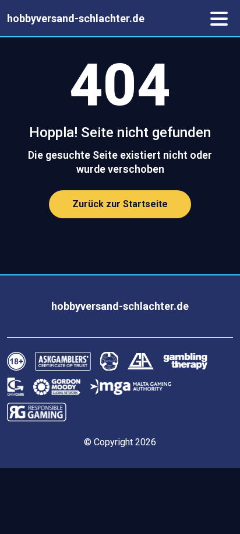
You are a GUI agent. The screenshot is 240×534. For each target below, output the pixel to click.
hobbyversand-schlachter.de (75, 18)
